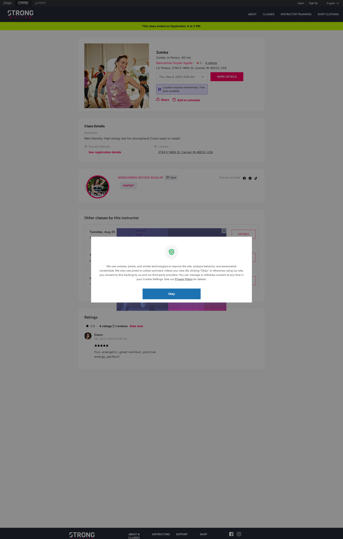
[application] (171, 269)
